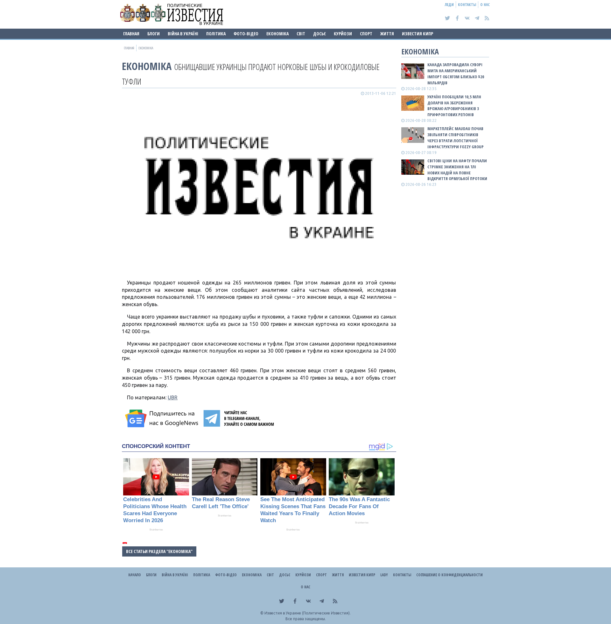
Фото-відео (246, 34)
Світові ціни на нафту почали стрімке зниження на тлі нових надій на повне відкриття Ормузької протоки (457, 170)
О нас (485, 4)
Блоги (153, 34)
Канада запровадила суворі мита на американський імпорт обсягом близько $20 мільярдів (455, 74)
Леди (449, 4)
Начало (134, 575)
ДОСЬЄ (319, 34)
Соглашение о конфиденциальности (449, 575)
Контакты (467, 4)
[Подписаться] (162, 418)
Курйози (343, 34)
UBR (173, 397)
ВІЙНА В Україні (183, 34)
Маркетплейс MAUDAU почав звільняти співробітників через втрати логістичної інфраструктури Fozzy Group (455, 138)
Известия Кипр (417, 34)
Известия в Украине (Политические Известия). (307, 613)
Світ (301, 34)
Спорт (366, 34)
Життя (387, 34)
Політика (216, 34)
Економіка (277, 34)
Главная (131, 34)
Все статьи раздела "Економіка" (159, 551)
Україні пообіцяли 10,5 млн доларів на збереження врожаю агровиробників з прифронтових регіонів (454, 106)
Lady (384, 575)
